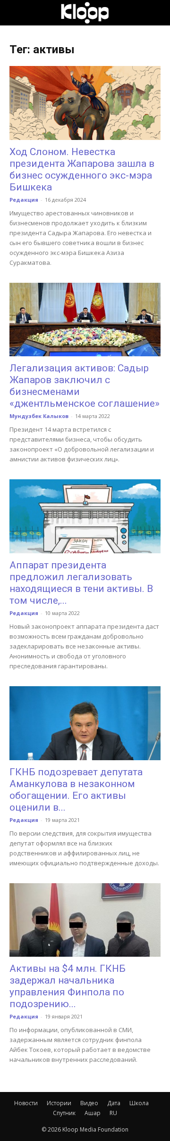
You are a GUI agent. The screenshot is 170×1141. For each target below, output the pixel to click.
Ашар (93, 1113)
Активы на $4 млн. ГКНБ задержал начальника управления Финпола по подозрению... (67, 986)
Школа (139, 1103)
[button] (16, 12)
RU (113, 1113)
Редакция (23, 199)
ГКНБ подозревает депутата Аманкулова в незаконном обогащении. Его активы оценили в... (76, 789)
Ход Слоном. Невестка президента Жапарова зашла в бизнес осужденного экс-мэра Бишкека (81, 169)
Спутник (64, 1113)
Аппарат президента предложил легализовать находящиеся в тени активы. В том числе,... (81, 582)
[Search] (157, 12)
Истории (59, 1103)
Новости (26, 1103)
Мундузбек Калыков (38, 415)
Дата (113, 1103)
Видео (89, 1103)
